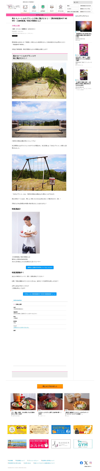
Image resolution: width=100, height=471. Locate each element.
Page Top (87, 466)
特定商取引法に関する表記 (15, 463)
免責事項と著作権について (48, 460)
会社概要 (11, 460)
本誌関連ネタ (24, 28)
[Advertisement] (50, 453)
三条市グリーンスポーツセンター (21, 327)
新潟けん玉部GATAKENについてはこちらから (40, 267)
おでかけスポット (31, 28)
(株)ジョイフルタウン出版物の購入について (44, 463)
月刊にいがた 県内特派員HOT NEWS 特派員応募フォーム (40, 294)
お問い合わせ (28, 463)
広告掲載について (20, 460)
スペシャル (18, 28)
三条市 (13, 28)
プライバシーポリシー (33, 460)
